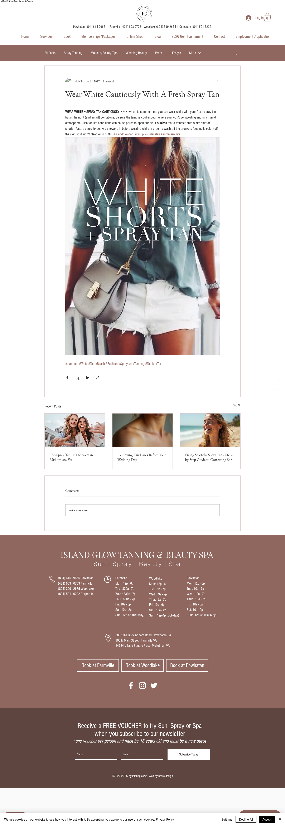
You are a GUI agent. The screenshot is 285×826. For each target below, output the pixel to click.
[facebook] (277, 383)
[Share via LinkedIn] (88, 378)
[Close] (279, 819)
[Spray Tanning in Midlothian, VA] (75, 430)
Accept (266, 819)
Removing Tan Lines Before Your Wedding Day (141, 457)
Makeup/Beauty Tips (104, 53)
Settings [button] (227, 819)
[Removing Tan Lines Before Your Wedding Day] (142, 430)
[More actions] (217, 81)
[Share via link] (98, 378)
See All (237, 405)
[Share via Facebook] (67, 378)
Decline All (246, 819)
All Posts (49, 53)
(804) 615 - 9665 (69, 578)
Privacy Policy (165, 819)
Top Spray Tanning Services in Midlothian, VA (71, 457)
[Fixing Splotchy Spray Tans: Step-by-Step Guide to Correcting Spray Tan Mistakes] (210, 430)
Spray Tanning (73, 53)
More (192, 53)
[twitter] (277, 401)
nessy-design (165, 776)
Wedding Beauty (136, 53)
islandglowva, (140, 776)
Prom (158, 53)
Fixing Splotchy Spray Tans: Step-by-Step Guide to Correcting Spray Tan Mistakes (210, 457)
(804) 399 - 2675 (69, 588)
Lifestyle (175, 53)
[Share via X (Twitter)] (77, 378)
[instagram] (277, 392)
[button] (267, 17)
